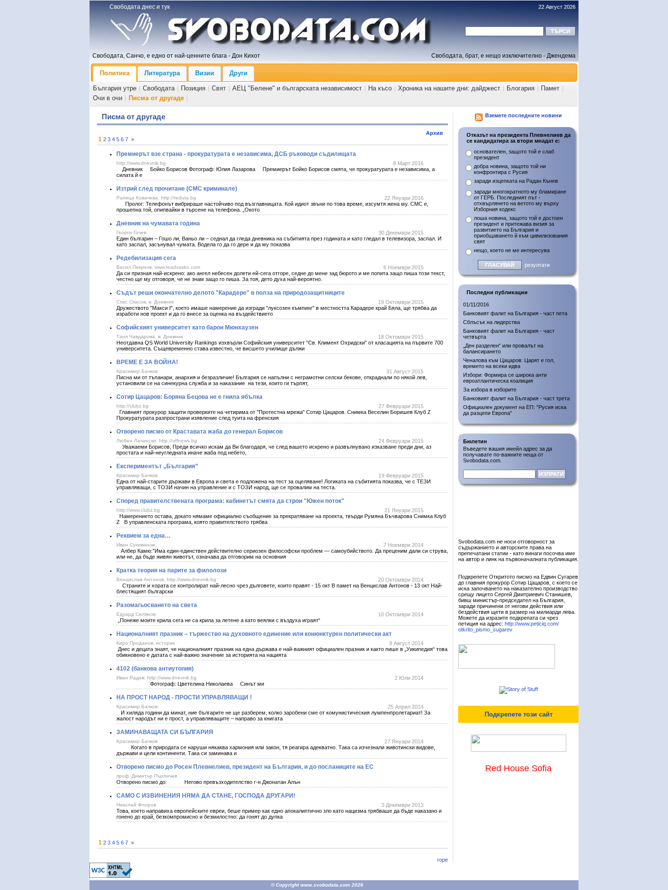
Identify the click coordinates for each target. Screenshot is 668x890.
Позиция (193, 88)
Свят (219, 88)
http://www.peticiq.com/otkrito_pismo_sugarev (508, 626)
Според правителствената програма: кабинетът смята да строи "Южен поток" (230, 501)
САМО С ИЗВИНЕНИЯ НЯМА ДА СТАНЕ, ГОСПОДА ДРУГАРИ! (205, 795)
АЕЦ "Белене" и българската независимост (297, 88)
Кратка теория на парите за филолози (171, 570)
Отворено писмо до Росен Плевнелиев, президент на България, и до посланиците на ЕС (245, 766)
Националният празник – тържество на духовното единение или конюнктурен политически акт (254, 633)
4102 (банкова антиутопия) (155, 668)
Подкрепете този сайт (519, 714)
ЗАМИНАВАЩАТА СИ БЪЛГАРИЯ (164, 732)
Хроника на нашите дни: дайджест (449, 88)
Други (238, 73)
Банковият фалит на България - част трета (516, 398)
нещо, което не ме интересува (512, 250)
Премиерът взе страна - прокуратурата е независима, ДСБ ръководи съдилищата (236, 154)
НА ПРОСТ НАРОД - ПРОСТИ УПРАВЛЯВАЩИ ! (184, 697)
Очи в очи (107, 98)
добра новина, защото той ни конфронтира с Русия (510, 169)
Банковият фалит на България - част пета (515, 313)
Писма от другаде (156, 98)
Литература (162, 73)
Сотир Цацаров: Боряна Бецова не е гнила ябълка (189, 396)
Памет (550, 88)
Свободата (159, 88)
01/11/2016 (476, 304)
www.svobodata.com (325, 885)
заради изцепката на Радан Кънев (516, 181)
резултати (537, 265)
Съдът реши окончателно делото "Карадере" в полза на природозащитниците (230, 292)
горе (442, 860)
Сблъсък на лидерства (491, 322)
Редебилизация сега (146, 258)
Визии (204, 73)
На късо (380, 88)
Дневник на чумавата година (158, 223)
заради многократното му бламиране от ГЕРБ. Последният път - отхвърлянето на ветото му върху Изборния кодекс (520, 200)
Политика (115, 73)
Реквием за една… (143, 535)
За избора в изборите (489, 389)
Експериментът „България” (157, 466)
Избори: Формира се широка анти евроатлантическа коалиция (505, 378)
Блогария (520, 88)
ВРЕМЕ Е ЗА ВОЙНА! (147, 362)
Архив (434, 133)
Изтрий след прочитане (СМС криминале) (176, 188)
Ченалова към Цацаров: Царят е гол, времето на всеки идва (509, 363)
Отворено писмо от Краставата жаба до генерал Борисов (199, 431)
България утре (114, 88)
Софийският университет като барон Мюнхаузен (187, 327)
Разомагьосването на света (156, 605)
